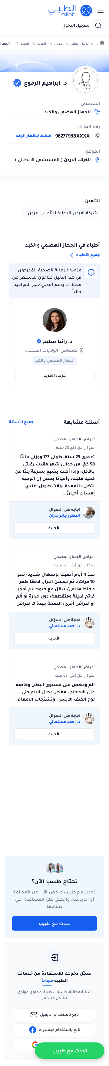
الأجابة (54, 528)
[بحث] (98, 25)
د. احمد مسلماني (64, 626)
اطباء (25, 43)
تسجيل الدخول (76, 25)
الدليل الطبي (80, 43)
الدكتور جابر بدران (64, 516)
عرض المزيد (55, 375)
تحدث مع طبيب (55, 923)
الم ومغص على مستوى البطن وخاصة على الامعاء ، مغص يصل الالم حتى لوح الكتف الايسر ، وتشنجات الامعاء (55, 692)
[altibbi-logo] (70, 10)
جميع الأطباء (87, 254)
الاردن (59, 43)
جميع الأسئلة (21, 422)
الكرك (41, 43)
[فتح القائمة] (98, 11)
